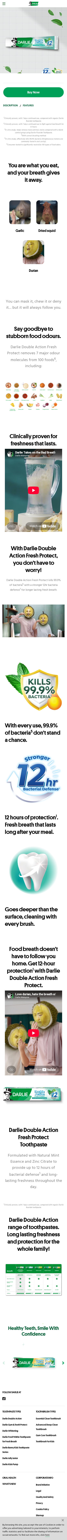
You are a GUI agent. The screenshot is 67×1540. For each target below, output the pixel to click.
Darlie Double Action (12, 1418)
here (47, 1535)
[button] (63, 1520)
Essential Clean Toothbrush (48, 1418)
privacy (39, 1503)
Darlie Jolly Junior (10, 1458)
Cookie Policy (42, 1509)
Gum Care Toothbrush (46, 1435)
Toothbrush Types (46, 1411)
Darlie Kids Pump (10, 1464)
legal (38, 1491)
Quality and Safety (45, 1497)
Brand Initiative (43, 1484)
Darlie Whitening (10, 1431)
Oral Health (9, 1477)
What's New (9, 1484)
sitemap (40, 1515)
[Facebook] (5, 1398)
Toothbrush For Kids (45, 1441)
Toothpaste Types (11, 1411)
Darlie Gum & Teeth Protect (14, 1424)
